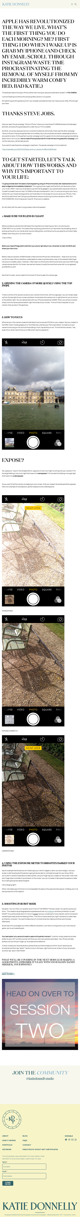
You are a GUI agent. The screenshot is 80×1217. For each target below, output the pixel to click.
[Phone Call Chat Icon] (76, 1139)
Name (5, 1162)
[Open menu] (72, 4)
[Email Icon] (72, 1140)
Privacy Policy (67, 1215)
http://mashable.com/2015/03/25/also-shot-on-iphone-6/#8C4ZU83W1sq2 (29, 149)
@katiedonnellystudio (40, 1078)
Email (4, 1171)
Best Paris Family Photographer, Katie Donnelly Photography (30, 1215)
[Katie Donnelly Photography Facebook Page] (66, 1139)
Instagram (50, 911)
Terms (73, 1215)
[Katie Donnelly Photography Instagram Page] (69, 1139)
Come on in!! (8, 1183)
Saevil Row (56, 1215)
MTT (61, 1215)
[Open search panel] (75, 4)
